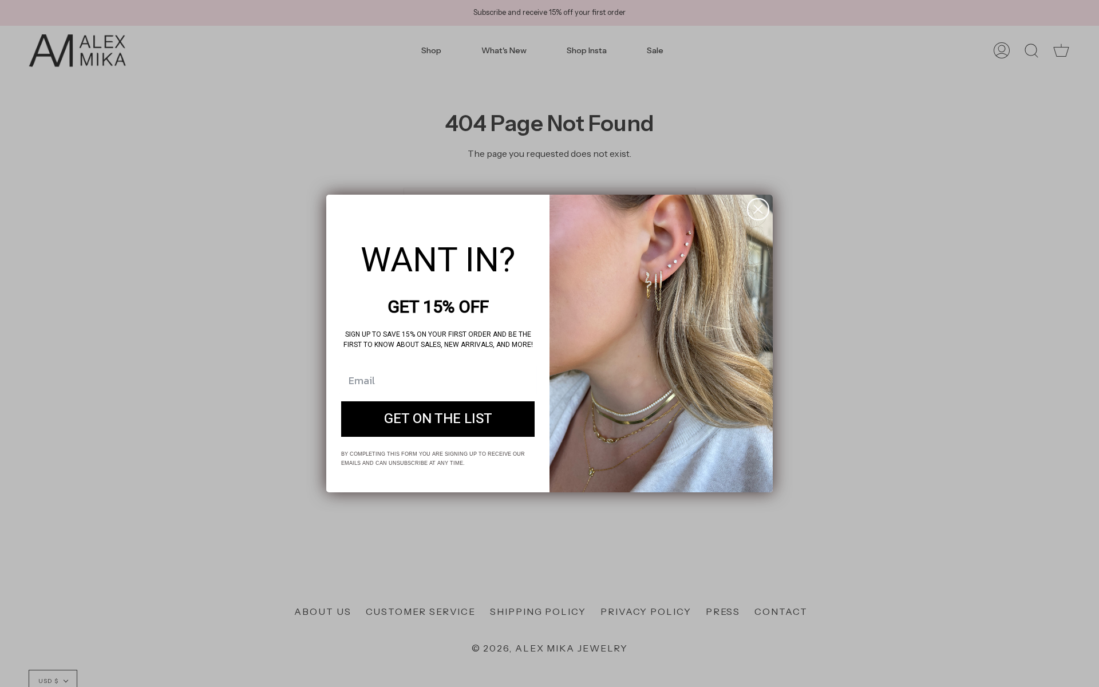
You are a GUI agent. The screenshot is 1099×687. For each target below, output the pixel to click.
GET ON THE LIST (438, 419)
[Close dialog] (758, 209)
